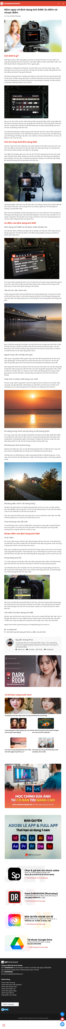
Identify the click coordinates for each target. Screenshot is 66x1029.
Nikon (6, 138)
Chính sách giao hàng (8, 991)
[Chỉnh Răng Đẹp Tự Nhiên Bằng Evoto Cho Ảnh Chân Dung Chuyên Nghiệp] (18, 723)
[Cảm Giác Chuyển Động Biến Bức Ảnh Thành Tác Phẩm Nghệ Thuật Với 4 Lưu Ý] (18, 743)
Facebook (49, 649)
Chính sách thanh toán (9, 987)
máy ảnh (7, 62)
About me (20, 649)
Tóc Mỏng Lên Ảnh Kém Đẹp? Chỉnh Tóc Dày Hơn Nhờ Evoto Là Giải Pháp (26, 715)
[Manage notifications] (3, 1025)
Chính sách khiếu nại (8, 989)
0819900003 (8, 972)
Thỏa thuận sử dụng (8, 982)
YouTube (31, 649)
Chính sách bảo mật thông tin (11, 985)
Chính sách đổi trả (7, 993)
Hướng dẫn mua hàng (8, 995)
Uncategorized (12, 629)
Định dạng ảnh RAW (23, 632)
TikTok (40, 649)
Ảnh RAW (7, 68)
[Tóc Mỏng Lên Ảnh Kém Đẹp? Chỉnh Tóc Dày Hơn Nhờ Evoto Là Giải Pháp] (33, 706)
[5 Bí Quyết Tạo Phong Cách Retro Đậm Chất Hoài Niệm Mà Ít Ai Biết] (46, 743)
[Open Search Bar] (58, 3)
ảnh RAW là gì (11, 632)
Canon (34, 136)
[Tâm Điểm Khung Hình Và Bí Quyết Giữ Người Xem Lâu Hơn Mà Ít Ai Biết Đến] (46, 723)
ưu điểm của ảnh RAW (38, 632)
